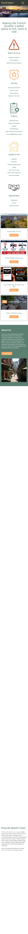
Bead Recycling (14, 120)
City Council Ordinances (14, 172)
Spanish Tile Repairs (14, 123)
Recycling (14, 161)
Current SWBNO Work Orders (14, 134)
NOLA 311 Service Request (14, 63)
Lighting (14, 126)
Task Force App (14, 90)
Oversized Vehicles (14, 175)
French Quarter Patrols (14, 87)
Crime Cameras (14, 93)
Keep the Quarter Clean (14, 164)
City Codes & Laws (14, 170)
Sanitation (14, 159)
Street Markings (14, 128)
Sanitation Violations (14, 57)
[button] (23, 3)
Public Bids (14, 200)
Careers (14, 203)
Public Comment (14, 205)
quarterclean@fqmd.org (7, 850)
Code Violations (14, 60)
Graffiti (14, 167)
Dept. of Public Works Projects (14, 131)
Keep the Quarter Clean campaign (12, 832)
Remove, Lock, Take (14, 96)
